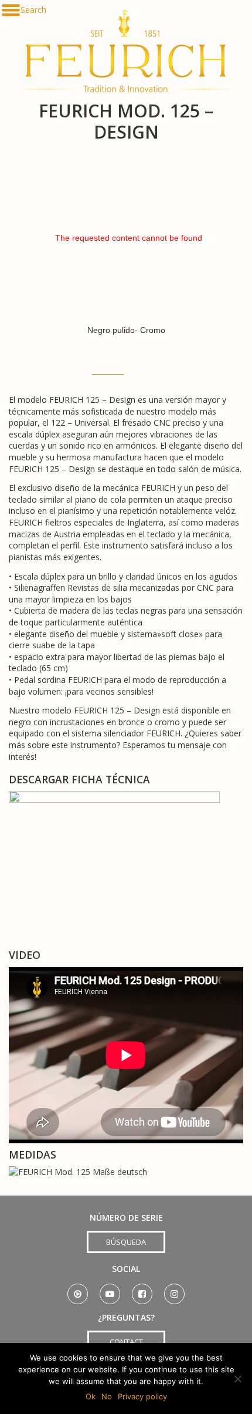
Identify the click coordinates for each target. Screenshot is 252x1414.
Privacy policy (142, 1396)
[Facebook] (142, 1290)
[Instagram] (174, 1290)
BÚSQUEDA (126, 1242)
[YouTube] (110, 1290)
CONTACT (126, 1341)
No (106, 1396)
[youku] (77, 1290)
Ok (91, 1396)
